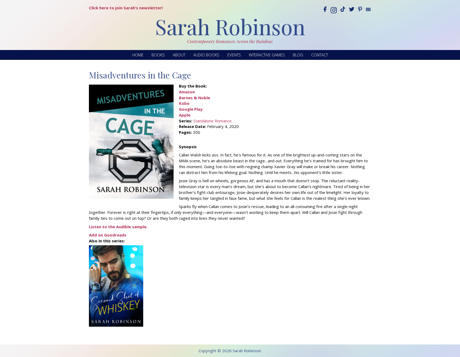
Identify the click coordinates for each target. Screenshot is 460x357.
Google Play (191, 109)
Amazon (187, 91)
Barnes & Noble (194, 97)
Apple (184, 115)
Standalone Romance (212, 120)
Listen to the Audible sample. (118, 226)
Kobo (184, 103)
